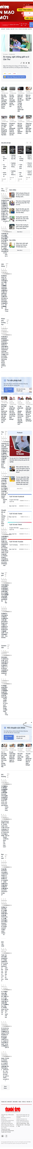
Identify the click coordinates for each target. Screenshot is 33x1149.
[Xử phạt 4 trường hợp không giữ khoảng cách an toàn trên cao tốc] (12, 117)
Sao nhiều (12, 240)
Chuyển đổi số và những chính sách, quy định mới (3, 518)
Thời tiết (2, 950)
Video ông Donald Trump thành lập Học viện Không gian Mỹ (3, 593)
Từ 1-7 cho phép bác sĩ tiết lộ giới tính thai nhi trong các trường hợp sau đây (4, 759)
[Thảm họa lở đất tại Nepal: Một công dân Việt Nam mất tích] (29, 117)
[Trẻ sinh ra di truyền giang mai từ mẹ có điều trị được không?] (29, 745)
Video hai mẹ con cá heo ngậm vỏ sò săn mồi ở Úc (6, 486)
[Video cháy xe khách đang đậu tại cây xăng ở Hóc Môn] (3, 650)
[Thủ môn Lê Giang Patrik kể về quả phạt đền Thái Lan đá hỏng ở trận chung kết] (12, 202)
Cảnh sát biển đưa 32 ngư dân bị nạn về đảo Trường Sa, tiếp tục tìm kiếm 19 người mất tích (20, 103)
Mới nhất (3, 29)
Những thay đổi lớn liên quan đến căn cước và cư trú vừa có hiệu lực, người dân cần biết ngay (4, 551)
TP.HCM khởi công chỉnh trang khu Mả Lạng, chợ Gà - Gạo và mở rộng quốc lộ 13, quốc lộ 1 (7, 212)
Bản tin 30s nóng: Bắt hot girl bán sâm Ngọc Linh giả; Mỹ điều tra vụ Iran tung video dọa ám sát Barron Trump (6, 293)
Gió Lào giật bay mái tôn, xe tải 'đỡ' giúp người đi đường (20, 128)
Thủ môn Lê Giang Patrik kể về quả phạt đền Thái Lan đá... (23, 202)
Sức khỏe (11, 748)
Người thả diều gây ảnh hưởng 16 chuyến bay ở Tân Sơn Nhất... (22, 210)
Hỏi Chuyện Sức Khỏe (20, 749)
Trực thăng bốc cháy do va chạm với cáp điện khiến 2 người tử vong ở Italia (4, 625)
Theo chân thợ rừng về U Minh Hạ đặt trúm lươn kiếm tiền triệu (2, 488)
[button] (27, 142)
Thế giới (20, 29)
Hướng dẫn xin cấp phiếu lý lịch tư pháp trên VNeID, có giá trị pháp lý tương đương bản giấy (6, 550)
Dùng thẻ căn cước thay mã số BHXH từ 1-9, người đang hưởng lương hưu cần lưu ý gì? (2, 881)
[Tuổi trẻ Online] (13, 1109)
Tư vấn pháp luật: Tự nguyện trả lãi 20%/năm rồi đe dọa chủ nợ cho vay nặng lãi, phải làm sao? (20, 415)
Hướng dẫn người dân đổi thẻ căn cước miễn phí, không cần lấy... (22, 218)
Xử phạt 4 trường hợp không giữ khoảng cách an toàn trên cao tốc (12, 129)
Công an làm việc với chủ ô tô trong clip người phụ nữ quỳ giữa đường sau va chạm (4, 698)
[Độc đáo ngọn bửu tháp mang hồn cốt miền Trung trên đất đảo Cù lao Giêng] (4, 88)
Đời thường (24, 29)
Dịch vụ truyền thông (21, 1123)
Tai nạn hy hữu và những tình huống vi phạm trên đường (4, 151)
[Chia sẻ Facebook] (24, 63)
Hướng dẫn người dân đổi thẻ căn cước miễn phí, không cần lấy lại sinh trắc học (4, 881)
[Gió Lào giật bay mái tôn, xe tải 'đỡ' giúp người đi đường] (21, 117)
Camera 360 (4, 147)
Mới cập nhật (2, 944)
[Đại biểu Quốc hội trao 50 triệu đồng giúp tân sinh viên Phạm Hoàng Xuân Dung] (5, 779)
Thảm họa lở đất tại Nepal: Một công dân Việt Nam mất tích (28, 128)
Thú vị (16, 29)
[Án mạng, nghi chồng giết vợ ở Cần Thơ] (16, 43)
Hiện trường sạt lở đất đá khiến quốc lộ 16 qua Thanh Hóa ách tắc (6, 666)
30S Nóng (2, 271)
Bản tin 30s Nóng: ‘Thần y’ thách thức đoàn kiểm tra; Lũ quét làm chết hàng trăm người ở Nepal (4, 291)
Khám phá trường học (3, 331)
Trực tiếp (12, 29)
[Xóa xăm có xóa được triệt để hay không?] (21, 745)
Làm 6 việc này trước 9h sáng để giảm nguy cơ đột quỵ (6, 917)
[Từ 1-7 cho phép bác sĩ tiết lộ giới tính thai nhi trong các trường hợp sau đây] (4, 745)
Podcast (11, 24)
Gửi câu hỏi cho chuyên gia (20, 390)
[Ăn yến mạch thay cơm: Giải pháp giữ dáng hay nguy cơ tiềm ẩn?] (12, 745)
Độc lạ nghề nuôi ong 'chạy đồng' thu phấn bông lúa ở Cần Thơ (4, 453)
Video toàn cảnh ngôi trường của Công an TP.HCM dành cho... (22, 245)
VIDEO (5, 25)
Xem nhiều (12, 190)
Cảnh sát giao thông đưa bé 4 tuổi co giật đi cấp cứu (2, 242)
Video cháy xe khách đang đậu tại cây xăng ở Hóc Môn (4, 665)
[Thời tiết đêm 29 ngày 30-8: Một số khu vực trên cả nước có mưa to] (1, 948)
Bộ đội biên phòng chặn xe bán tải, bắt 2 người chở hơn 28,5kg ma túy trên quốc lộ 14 (6, 245)
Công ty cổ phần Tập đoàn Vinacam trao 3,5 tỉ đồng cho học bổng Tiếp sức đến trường (7, 830)
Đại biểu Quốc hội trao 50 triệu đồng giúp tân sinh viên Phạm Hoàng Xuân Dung (6, 798)
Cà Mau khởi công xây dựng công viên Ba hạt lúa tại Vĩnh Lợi (4, 211)
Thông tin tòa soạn (5, 1129)
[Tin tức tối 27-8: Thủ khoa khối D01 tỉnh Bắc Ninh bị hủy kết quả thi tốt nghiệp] (20, 446)
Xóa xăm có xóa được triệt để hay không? (20, 757)
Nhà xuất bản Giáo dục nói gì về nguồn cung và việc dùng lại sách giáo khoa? (23, 469)
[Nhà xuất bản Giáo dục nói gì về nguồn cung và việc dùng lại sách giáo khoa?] (12, 468)
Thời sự (24, 1101)
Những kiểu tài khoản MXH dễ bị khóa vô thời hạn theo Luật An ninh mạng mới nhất (3, 920)
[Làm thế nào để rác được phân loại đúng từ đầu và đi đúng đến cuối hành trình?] (3, 814)
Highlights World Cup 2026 (13, 150)
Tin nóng (8, 29)
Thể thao (12, 147)
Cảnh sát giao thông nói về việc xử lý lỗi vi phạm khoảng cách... (22, 194)
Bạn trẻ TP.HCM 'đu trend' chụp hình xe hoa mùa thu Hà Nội (7, 451)
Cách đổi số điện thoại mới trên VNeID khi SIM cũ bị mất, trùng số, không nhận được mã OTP (2, 550)
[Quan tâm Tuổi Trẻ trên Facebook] (6, 1136)
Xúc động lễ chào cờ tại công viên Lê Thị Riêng (2, 828)
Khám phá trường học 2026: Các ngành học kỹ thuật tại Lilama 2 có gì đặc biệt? (6, 347)
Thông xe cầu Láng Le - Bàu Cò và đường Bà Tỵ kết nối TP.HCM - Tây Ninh (4, 129)
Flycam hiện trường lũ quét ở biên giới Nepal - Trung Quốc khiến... (22, 226)
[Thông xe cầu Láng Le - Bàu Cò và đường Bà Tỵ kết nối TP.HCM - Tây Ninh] (4, 117)
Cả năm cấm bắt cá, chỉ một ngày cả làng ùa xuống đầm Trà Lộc (12, 100)
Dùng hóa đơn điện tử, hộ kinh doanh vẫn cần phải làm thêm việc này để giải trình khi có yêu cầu (4, 413)
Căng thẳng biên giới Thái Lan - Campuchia (29, 150)
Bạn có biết (30, 29)
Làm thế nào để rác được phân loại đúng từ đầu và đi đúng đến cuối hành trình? (4, 834)
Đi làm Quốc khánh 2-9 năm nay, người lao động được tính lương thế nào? (6, 880)
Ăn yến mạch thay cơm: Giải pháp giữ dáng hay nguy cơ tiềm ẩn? (12, 756)
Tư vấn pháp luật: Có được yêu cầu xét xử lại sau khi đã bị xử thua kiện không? (12, 413)
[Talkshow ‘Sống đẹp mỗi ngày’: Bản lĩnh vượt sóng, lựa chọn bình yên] (3, 779)
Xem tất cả (7, 190)
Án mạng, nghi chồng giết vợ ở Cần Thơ (16, 58)
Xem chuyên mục (8, 389)
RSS (19, 1126)
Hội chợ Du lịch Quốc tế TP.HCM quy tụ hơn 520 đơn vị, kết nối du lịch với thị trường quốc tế (7, 1038)
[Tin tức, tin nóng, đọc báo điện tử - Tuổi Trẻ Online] (1, 24)
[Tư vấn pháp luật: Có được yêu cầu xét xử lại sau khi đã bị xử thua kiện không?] (12, 398)
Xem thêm (5, 1087)
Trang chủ (4, 1101)
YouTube (17, 24)
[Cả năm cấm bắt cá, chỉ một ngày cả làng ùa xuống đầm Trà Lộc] (12, 88)
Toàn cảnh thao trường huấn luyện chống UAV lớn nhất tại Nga (6, 593)
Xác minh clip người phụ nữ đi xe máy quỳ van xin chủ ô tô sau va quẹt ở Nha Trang (6, 700)
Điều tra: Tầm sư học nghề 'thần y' (28, 97)
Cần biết (21, 24)
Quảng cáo (26, 24)
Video (19, 1101)
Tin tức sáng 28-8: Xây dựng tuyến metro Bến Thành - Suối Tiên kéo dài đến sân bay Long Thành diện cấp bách (22, 480)
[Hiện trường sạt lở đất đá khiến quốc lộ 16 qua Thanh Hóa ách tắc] (5, 650)
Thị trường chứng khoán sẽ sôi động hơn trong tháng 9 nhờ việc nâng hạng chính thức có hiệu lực (4, 921)
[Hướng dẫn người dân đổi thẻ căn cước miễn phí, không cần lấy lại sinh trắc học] (12, 218)
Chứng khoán (20, 151)
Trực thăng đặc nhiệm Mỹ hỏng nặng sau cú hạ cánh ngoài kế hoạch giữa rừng (6, 625)
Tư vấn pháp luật (11, 402)
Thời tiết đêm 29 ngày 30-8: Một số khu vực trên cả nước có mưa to (2, 967)
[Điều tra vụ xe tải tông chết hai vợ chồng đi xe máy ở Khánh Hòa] (1, 650)
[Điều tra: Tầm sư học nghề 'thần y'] (29, 88)
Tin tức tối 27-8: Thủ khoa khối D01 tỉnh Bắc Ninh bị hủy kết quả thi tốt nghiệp (20, 460)
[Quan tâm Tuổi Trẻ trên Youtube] (2, 1136)
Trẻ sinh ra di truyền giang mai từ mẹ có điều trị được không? (28, 759)
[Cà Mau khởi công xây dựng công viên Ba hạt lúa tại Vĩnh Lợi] (3, 193)
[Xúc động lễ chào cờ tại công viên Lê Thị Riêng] (1, 814)
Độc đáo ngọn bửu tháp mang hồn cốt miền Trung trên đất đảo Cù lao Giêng (4, 101)
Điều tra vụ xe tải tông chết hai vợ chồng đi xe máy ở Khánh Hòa (2, 665)
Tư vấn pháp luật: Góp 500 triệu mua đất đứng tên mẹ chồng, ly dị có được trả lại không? (29, 414)
